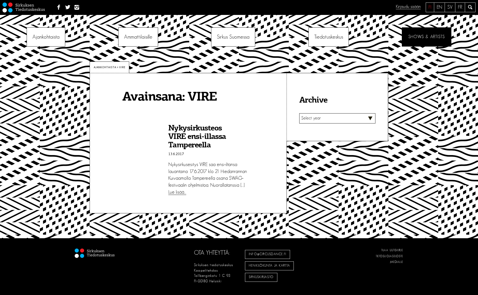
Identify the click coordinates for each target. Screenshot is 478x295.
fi (429, 7)
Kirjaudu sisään (408, 6)
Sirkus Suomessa (233, 37)
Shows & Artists (426, 37)
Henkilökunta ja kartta (269, 265)
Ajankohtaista (46, 37)
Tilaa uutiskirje (392, 250)
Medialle (397, 261)
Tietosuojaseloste (389, 256)
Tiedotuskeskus (328, 37)
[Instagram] (77, 7)
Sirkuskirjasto (261, 277)
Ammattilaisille (138, 37)
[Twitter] (68, 7)
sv (450, 7)
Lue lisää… (177, 192)
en (439, 7)
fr (460, 7)
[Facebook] (58, 7)
